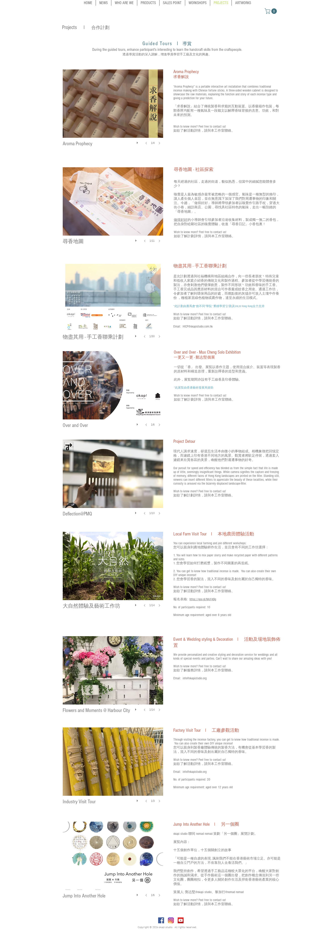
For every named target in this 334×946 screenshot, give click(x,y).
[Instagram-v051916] (171, 920)
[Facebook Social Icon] (161, 920)
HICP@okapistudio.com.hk (198, 326)
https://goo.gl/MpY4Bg (202, 599)
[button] (271, 11)
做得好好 (180, 220)
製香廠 (199, 747)
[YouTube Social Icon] (181, 920)
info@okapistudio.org (195, 678)
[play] (137, 141)
